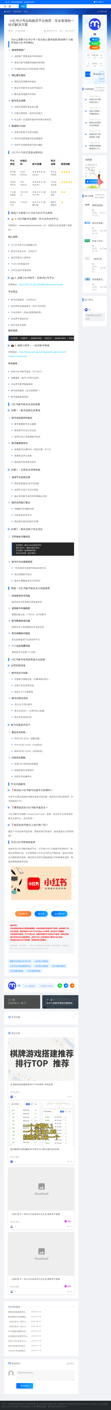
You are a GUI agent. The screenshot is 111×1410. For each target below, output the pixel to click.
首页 (8, 11)
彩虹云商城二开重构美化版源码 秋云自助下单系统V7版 (95, 112)
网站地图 (42, 1406)
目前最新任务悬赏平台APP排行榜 (18, 1336)
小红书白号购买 (41, 966)
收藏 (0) (24, 914)
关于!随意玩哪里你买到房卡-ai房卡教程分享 (18, 1331)
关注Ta (89, 74)
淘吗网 (14, 946)
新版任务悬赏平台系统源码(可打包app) (95, 124)
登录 (23, 6)
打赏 (42, 914)
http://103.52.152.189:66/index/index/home (41, 284)
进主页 (102, 76)
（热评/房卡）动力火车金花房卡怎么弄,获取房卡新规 (35, 1279)
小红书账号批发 (22, 371)
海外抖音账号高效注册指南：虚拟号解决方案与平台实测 (60, 1003)
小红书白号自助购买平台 (20, 966)
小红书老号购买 (58, 966)
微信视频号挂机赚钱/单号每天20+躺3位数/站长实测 (34, 1149)
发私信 (96, 74)
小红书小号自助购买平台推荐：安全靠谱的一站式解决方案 (18, 1351)
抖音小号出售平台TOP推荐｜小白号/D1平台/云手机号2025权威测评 (18, 1341)
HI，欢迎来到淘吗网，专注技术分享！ (21, 2)
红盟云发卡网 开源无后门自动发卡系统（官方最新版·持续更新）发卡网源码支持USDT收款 (95, 101)
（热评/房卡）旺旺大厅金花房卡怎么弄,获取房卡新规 (35, 1214)
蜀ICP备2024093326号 (57, 1406)
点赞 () (60, 914)
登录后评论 (24, 1386)
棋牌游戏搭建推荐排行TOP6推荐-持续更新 (33, 1084)
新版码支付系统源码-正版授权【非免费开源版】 (95, 135)
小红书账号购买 (34, 212)
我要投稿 (103, 11)
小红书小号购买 (19, 152)
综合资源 (17, 11)
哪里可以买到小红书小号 (20, 961)
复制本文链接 (47, 986)
